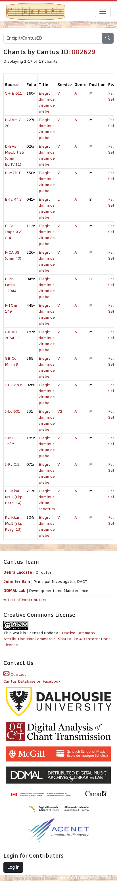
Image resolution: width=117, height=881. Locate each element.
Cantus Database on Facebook (31, 681)
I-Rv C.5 (12, 464)
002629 (83, 52)
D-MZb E (13, 172)
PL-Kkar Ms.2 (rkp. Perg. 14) (14, 497)
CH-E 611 (13, 93)
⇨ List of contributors (24, 599)
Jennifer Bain (17, 581)
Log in (13, 867)
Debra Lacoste (17, 572)
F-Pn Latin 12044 (10, 284)
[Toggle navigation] (103, 11)
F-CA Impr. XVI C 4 (14, 231)
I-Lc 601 (12, 411)
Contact (18, 674)
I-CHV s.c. (14, 384)
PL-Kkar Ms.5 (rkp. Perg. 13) (14, 523)
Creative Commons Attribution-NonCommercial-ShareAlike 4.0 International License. (57, 638)
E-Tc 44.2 (13, 199)
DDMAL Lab (14, 590)
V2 (59, 411)
